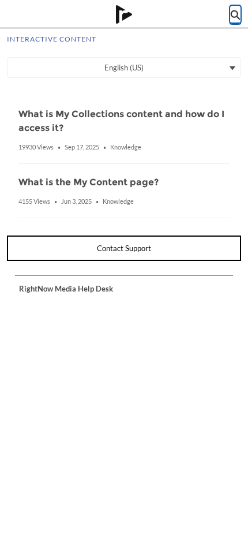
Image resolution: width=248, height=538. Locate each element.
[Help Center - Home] (124, 14)
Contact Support (124, 248)
